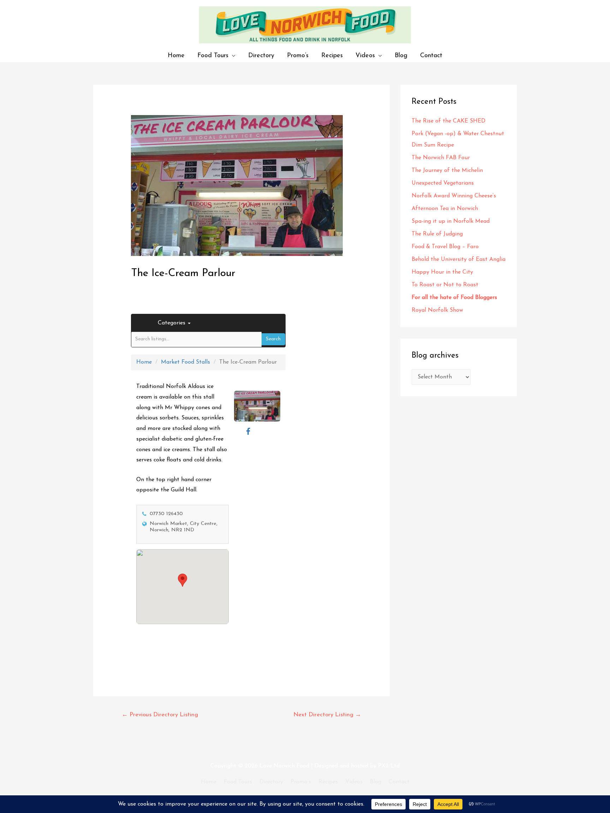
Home (176, 56)
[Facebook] (248, 432)
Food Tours (212, 56)
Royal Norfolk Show (437, 310)
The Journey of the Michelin (447, 170)
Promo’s (298, 56)
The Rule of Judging (438, 234)
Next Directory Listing (327, 715)
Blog (401, 56)
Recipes (332, 56)
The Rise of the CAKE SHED (448, 121)
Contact (431, 56)
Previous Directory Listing (160, 715)
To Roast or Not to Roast (445, 285)
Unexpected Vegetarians (444, 183)
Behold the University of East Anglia (459, 259)
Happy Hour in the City (444, 272)
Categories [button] (172, 323)
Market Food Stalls (185, 362)
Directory (261, 56)
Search (273, 339)
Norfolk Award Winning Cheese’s (454, 196)
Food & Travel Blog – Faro (445, 247)
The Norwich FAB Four (442, 158)
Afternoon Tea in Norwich (445, 208)
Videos (365, 56)
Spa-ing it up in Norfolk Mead (451, 221)
